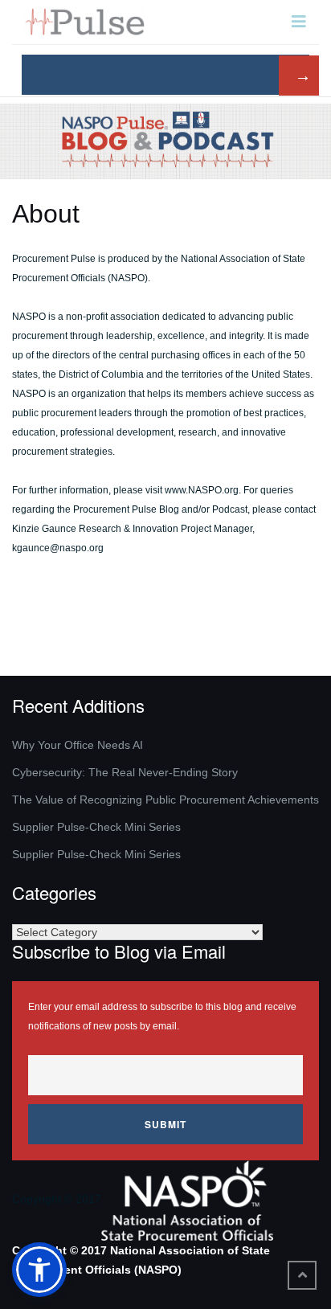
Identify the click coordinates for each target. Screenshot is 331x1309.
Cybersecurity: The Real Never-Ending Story (125, 772)
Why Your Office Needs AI (77, 744)
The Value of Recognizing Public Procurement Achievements (165, 799)
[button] (39, 1269)
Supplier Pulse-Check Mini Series (96, 826)
